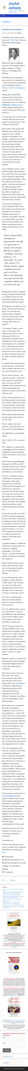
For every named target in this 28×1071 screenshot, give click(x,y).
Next (13, 880)
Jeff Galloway (15, 859)
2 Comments (8, 872)
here (3, 852)
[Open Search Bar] (26, 15)
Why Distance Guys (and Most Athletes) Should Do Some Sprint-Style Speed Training (14, 897)
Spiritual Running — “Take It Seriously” (11, 903)
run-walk (22, 862)
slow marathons (14, 866)
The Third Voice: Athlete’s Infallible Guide (11, 898)
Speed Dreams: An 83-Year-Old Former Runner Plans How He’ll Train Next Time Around (13, 892)
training (5, 869)
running (5, 866)
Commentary (9, 856)
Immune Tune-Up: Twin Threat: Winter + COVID (13, 905)
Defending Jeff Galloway (12, 29)
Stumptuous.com (7, 941)
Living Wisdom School (13, 995)
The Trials (14, 40)
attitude (7, 859)
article (18, 683)
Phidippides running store (11, 105)
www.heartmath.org (9, 796)
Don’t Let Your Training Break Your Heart (11, 894)
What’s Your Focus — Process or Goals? (11, 902)
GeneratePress (21, 1068)
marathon (14, 862)
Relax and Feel (6, 900)
